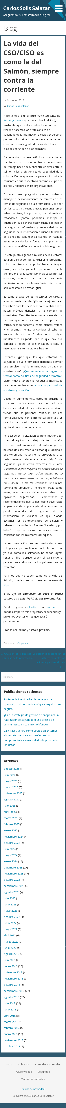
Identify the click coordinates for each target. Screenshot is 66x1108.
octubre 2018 (12, 984)
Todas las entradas (33, 1079)
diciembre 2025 (13, 793)
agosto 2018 (11, 997)
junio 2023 (10, 904)
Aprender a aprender (47, 1064)
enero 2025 (10, 830)
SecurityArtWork (13, 120)
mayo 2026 (10, 781)
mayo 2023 (10, 910)
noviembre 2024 (13, 836)
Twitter (33, 607)
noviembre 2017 (13, 1040)
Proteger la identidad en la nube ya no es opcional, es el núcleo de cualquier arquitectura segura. (32, 704)
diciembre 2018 (13, 972)
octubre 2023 (12, 879)
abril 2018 (10, 1015)
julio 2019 (9, 960)
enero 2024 (10, 861)
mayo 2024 (10, 855)
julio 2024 (9, 849)
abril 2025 (10, 812)
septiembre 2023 (14, 886)
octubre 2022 (12, 917)
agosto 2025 (11, 799)
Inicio (9, 1064)
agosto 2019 (11, 953)
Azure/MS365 (24, 1071)
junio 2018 (10, 1009)
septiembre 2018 (14, 991)
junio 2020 (10, 947)
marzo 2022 (11, 941)
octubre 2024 (12, 842)
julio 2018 (9, 1003)
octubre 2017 (12, 1046)
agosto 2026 (11, 768)
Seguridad (23, 643)
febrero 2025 (11, 824)
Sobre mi (23, 1064)
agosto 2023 (11, 892)
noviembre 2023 (13, 873)
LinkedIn (50, 607)
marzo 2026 (11, 787)
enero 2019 (10, 966)
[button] (60, 6)
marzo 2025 (11, 818)
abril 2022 (10, 935)
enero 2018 (10, 1034)
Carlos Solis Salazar (26, 8)
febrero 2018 (11, 1028)
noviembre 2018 (13, 978)
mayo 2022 (10, 929)
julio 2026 (9, 775)
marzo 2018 (11, 1022)
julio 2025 (9, 805)
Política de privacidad (33, 1089)
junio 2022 (10, 923)
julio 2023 (9, 898)
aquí (6, 585)
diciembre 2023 (13, 867)
